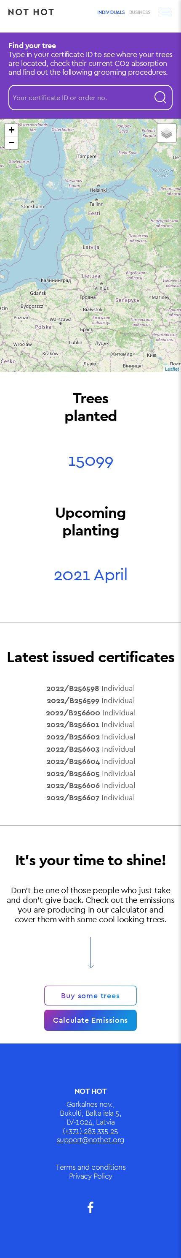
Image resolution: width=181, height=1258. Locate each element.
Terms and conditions (90, 1167)
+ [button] (11, 130)
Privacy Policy (90, 1176)
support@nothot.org (91, 1139)
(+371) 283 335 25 (90, 1131)
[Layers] (166, 133)
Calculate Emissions (90, 1020)
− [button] (11, 142)
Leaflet (172, 368)
